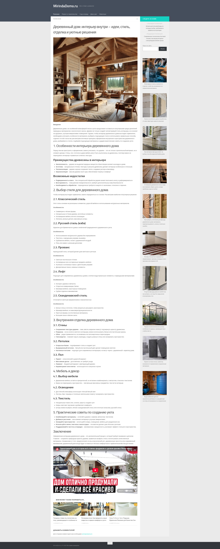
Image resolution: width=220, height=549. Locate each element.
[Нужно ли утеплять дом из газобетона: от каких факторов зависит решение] (155, 104)
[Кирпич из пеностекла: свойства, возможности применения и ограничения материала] (155, 347)
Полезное (56, 14)
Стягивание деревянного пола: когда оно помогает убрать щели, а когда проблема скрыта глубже (154, 187)
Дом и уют (93, 14)
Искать (163, 49)
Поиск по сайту (147, 46)
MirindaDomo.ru (65, 6)
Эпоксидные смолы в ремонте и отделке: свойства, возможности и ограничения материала (153, 86)
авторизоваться (87, 534)
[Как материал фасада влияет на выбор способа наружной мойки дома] (155, 137)
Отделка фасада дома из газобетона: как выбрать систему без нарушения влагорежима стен (154, 294)
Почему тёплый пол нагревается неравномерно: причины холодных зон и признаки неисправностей (154, 259)
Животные (102, 14)
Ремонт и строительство (69, 14)
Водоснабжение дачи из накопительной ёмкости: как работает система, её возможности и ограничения (154, 399)
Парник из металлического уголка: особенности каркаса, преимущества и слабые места (154, 329)
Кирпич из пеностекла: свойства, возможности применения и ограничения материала (154, 364)
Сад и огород (84, 14)
